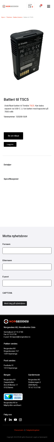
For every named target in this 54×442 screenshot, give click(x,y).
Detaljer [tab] (7, 165)
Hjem (3, 17)
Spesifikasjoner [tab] (11, 179)
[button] (48, 6)
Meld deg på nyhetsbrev (14, 303)
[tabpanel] (27, 169)
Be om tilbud (13, 136)
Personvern (19, 430)
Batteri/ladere (17, 17)
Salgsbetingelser (33, 430)
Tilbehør (9, 17)
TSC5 (32, 105)
